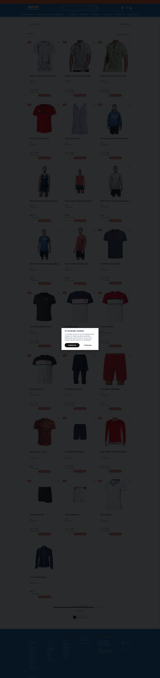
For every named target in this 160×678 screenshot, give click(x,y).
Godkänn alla (72, 345)
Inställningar (88, 345)
